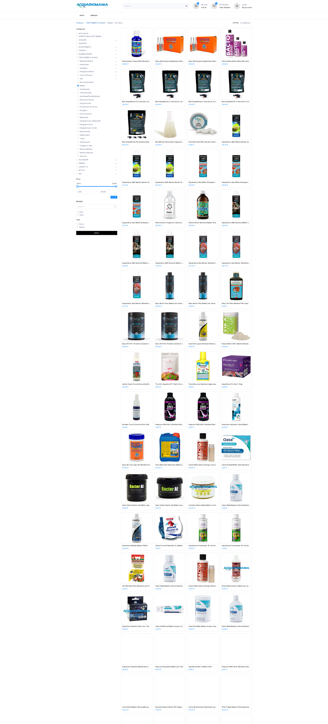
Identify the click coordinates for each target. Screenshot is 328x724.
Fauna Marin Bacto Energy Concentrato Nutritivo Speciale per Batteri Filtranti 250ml (203, 465)
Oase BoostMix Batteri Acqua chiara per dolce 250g (203, 626)
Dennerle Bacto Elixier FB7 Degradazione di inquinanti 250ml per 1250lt (169, 707)
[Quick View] (150, 32)
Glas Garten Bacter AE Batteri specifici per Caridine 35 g (169, 505)
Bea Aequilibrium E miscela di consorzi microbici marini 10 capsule (203, 102)
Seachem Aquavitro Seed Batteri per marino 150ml (236, 424)
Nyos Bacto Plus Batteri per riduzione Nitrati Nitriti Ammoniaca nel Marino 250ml (169, 303)
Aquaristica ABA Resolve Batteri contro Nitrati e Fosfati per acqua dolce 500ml (236, 223)
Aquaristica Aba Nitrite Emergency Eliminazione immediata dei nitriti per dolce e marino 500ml (203, 182)
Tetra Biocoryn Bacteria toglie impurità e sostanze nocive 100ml (203, 384)
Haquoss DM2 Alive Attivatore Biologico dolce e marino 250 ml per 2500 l (236, 667)
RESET (96, 233)
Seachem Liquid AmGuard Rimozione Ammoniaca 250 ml (203, 344)
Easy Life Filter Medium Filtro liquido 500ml (236, 303)
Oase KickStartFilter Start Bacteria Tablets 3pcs (236, 465)
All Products (83, 33)
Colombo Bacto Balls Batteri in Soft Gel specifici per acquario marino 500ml (203, 505)
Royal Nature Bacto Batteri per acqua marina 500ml (236, 586)
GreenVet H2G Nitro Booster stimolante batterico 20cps (203, 142)
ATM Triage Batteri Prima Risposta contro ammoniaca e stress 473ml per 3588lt (236, 707)
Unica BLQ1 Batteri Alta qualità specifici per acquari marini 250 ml (136, 707)
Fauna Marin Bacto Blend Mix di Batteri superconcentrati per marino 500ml (236, 61)
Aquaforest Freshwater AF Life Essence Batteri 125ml (236, 546)
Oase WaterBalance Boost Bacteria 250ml (236, 505)
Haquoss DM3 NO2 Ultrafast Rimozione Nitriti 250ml (203, 424)
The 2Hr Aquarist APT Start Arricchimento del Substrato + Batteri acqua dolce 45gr (169, 384)
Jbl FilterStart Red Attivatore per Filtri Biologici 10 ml (136, 586)
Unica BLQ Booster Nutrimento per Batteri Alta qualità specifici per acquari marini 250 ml (203, 707)
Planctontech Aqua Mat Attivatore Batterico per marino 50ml (136, 61)
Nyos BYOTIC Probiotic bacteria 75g (169, 344)
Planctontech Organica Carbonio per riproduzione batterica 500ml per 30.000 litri (169, 223)
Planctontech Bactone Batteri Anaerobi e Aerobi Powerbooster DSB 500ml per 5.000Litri (203, 223)
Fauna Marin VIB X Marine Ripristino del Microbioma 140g (236, 344)
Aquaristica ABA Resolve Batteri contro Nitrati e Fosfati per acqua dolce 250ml (136, 263)
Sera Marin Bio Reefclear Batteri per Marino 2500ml (169, 465)
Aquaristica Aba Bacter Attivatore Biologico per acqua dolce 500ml (203, 263)
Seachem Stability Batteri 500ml (134, 546)
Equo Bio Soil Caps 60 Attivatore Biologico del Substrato (136, 465)
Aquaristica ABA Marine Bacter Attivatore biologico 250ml (169, 182)
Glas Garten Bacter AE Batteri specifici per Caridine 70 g (136, 505)
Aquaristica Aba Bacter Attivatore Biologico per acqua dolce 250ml (236, 263)
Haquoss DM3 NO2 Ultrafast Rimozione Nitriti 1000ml (169, 424)
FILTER (113, 197)
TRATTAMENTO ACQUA (95, 23)
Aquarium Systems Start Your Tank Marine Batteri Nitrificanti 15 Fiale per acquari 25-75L (136, 626)
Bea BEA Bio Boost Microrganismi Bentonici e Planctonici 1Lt (169, 142)
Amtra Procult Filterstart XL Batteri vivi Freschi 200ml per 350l (169, 546)
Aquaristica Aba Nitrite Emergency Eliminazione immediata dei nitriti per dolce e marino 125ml (136, 223)
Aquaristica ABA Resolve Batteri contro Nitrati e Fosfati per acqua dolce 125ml (169, 263)
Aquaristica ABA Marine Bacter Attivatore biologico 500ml (236, 142)
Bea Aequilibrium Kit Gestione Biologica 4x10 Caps (136, 142)
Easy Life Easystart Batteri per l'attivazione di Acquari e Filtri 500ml (169, 667)
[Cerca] (186, 6)
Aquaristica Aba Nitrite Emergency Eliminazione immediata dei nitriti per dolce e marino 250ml (236, 182)
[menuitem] (81, 15)
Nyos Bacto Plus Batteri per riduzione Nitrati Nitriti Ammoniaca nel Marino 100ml (203, 303)
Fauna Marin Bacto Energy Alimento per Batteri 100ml (203, 586)
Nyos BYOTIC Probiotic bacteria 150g (136, 344)
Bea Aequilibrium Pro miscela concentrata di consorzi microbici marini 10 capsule (136, 102)
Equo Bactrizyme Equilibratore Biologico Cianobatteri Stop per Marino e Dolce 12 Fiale (203, 61)
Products (79, 23)
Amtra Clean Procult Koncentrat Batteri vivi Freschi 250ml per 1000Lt (136, 384)
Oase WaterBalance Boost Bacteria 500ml (236, 626)
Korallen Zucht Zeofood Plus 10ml (135, 424)
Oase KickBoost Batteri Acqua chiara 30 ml (169, 626)
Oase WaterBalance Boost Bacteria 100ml (169, 586)
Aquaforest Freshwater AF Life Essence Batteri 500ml (203, 546)
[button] (246, 23)
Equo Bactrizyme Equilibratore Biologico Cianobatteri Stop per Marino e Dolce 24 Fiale (169, 61)
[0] (196, 6)
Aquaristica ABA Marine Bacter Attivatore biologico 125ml (136, 182)
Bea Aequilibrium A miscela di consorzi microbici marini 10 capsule (236, 102)
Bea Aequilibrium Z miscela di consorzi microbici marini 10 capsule (169, 102)
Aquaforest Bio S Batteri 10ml (200, 667)
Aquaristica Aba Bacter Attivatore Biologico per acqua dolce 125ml (136, 303)
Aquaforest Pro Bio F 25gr (232, 384)
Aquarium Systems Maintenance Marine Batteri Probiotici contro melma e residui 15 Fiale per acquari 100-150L (136, 667)
